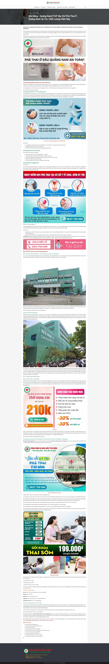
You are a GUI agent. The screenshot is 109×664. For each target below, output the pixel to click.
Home (30, 13)
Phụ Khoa (43, 7)
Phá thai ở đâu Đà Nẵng (30, 627)
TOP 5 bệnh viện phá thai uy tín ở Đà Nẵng (33, 636)
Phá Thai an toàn (51, 7)
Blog (33, 13)
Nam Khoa (36, 7)
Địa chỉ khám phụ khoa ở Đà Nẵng (32, 633)
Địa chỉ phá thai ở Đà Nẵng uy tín (31, 624)
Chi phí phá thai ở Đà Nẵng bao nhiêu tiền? (33, 625)
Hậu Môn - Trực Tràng (62, 7)
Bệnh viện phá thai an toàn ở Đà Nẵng (32, 628)
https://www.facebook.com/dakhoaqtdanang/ (36, 598)
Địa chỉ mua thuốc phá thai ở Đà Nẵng (32, 631)
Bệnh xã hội (72, 7)
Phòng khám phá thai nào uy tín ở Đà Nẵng (33, 634)
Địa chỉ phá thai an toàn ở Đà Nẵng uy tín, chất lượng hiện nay (37, 630)
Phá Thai (37, 13)
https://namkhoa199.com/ (32, 596)
